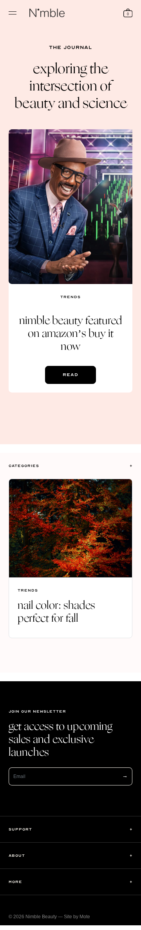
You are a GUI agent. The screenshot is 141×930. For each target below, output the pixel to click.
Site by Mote (77, 916)
